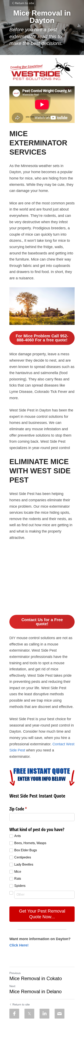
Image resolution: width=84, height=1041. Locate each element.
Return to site (24, 3)
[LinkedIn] (44, 1014)
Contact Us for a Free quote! (42, 621)
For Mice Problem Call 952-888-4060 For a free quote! (42, 338)
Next (12, 986)
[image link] (42, 69)
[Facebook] (14, 1014)
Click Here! (19, 945)
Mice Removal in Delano (35, 991)
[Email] (59, 1014)
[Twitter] (29, 1014)
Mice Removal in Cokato (35, 978)
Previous (15, 973)
